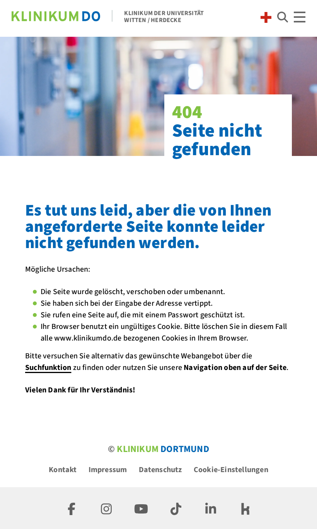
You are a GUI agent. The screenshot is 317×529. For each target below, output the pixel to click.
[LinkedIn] (210, 508)
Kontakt (63, 469)
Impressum (108, 469)
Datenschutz (160, 469)
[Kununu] (245, 508)
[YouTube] (141, 508)
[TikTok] (176, 508)
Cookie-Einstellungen (231, 469)
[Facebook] (71, 508)
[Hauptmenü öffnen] (299, 17)
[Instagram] (106, 508)
